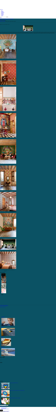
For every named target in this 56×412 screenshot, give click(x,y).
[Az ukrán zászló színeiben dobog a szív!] (5, 386)
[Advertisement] (19, 4)
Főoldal (1, 17)
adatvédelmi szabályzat (3, 408)
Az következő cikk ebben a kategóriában (4, 305)
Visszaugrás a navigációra (2, 406)
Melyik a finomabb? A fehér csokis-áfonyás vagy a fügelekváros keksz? (17, 390)
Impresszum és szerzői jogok (4, 407)
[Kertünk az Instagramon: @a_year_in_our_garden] (5, 401)
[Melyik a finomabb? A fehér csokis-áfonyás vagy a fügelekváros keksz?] (5, 393)
